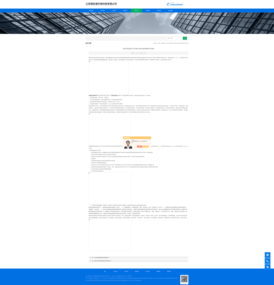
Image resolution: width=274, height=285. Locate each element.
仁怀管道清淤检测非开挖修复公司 (101, 257)
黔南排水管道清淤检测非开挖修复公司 (102, 260)
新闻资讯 (125, 10)
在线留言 (148, 10)
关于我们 (102, 10)
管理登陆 (119, 276)
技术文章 (136, 10)
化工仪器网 (128, 276)
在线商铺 (170, 10)
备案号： (109, 276)
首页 (105, 271)
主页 (159, 43)
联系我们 (159, 10)
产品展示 (114, 10)
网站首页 (91, 10)
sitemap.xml (114, 276)
